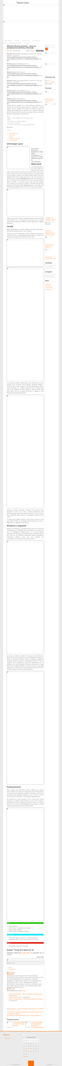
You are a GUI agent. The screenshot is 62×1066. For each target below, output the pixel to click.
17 (28, 1048)
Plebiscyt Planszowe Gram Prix (12, 43)
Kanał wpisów (48, 286)
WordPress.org (48, 289)
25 (31, 1051)
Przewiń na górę (11, 963)
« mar (24, 1056)
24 (28, 1051)
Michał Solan (9, 50)
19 (33, 1048)
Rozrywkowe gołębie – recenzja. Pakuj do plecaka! (50, 101)
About (10, 967)
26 (33, 1051)
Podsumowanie (13, 140)
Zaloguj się (47, 284)
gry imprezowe (32, 1009)
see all (23, 990)
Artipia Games (26, 953)
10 (28, 1046)
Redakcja (26, 43)
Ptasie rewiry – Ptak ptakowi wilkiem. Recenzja (49, 246)
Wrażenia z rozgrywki (14, 138)
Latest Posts (12, 969)
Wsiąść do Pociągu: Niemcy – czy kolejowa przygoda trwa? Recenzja (25, 999)
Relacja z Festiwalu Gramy (15, 997)
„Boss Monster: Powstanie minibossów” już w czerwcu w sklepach (23, 1015)
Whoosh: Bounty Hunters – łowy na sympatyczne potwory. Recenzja (25, 994)
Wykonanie (12, 135)
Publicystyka (36, 40)
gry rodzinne (40, 1009)
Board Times (9, 1064)
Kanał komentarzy (49, 287)
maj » (27, 1056)
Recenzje (17, 40)
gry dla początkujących (22, 1009)
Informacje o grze (14, 133)
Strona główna (7, 40)
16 (26, 1048)
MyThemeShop (55, 1064)
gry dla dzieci (13, 1009)
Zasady (11, 136)
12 (33, 1046)
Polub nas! (6, 1035)
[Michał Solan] (10, 972)
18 (31, 1048)
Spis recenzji (26, 40)
